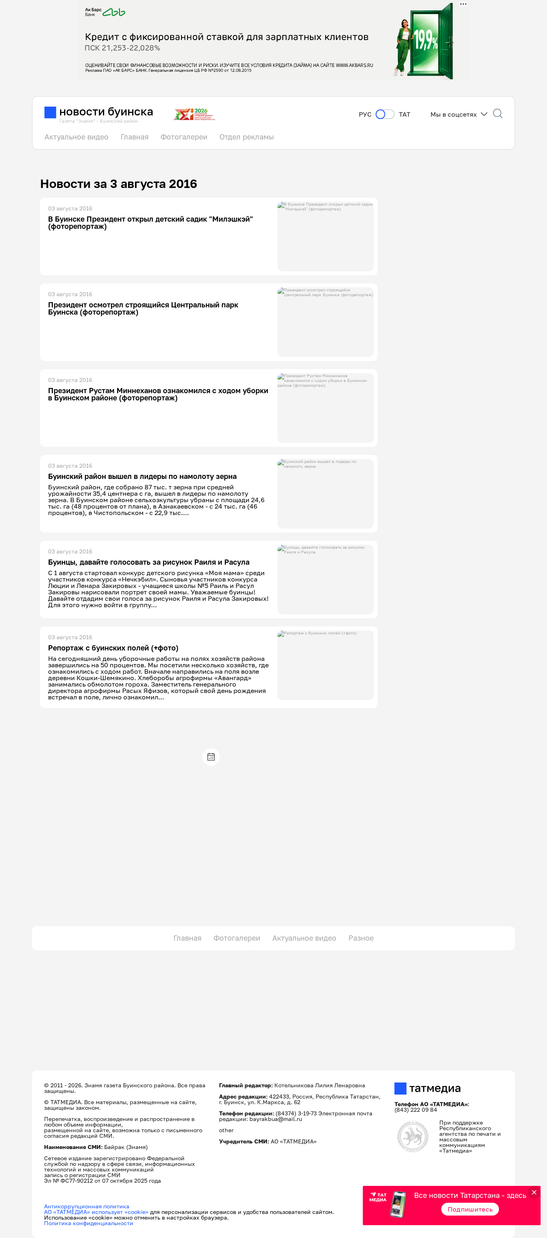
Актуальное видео (76, 136)
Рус (365, 114)
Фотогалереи (184, 136)
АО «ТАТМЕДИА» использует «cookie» (96, 1211)
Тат (404, 114)
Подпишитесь (470, 1209)
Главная (135, 136)
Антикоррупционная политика (86, 1206)
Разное (361, 937)
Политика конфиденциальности (88, 1223)
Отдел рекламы (246, 136)
